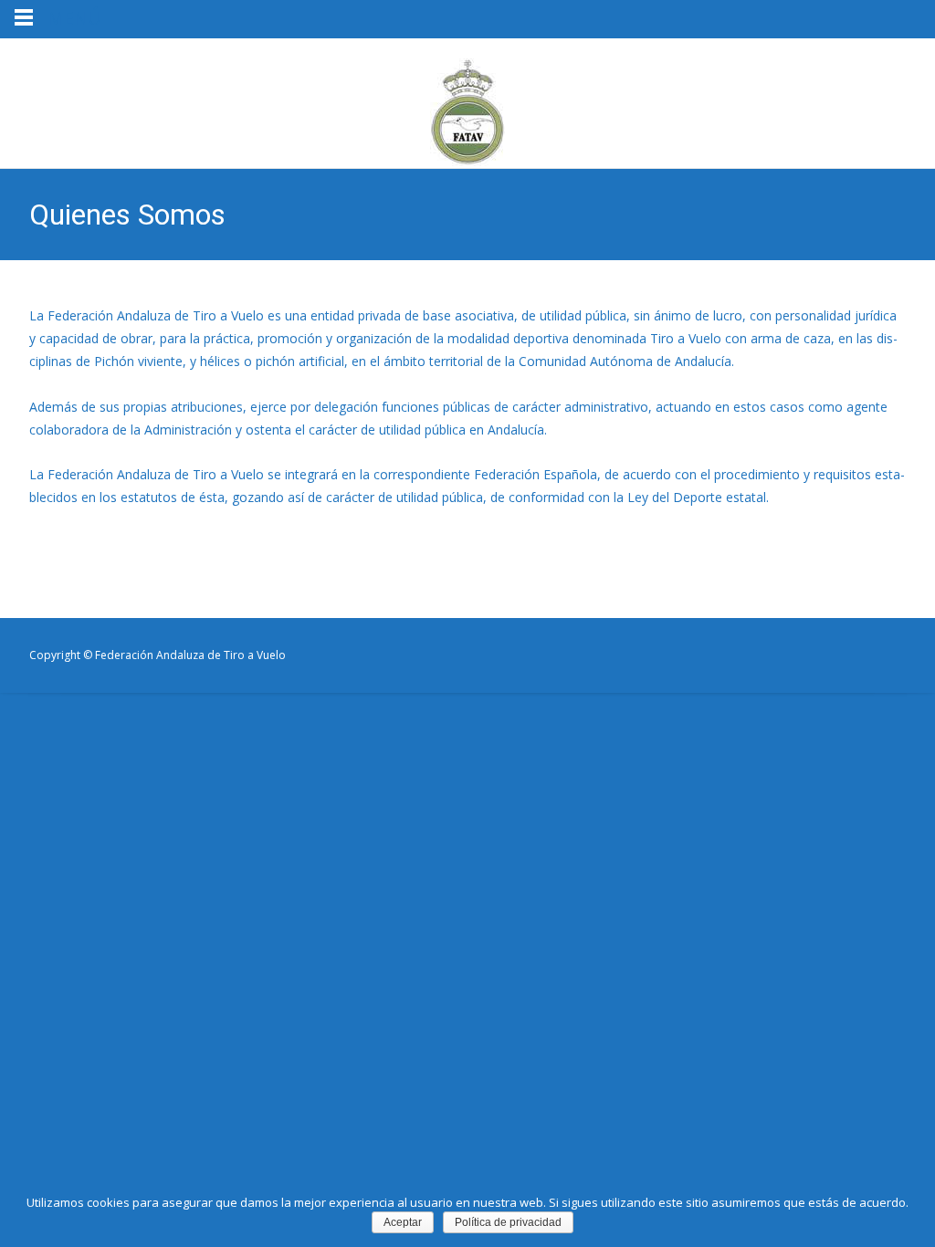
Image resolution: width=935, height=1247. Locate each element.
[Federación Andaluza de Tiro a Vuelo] (467, 103)
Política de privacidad (508, 1222)
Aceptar (402, 1222)
